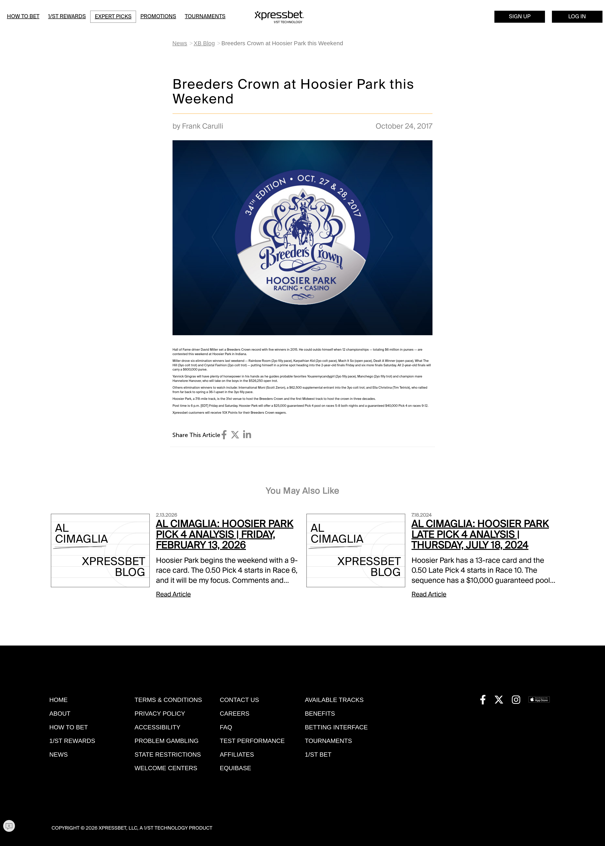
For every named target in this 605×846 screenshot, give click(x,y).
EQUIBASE (235, 768)
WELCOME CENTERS (166, 768)
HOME (58, 699)
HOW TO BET (68, 727)
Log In (577, 16)
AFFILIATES (237, 754)
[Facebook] (224, 435)
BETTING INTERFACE (336, 727)
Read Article (173, 594)
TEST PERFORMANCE (252, 740)
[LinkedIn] (247, 435)
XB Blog (204, 43)
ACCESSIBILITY (157, 727)
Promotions (158, 16)
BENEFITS (320, 713)
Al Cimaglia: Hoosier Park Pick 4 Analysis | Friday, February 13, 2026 (224, 534)
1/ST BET (318, 754)
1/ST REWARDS (72, 740)
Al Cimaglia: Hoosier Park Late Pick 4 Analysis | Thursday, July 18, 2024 (480, 534)
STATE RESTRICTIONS (168, 754)
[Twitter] (235, 435)
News (179, 43)
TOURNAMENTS (328, 740)
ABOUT (59, 713)
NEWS (58, 754)
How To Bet (23, 16)
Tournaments (205, 16)
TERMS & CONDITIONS (168, 699)
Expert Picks (113, 16)
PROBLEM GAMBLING (167, 740)
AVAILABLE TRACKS (334, 699)
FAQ (226, 727)
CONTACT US (239, 699)
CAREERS (234, 713)
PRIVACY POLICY (160, 713)
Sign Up (519, 16)
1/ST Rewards (67, 16)
